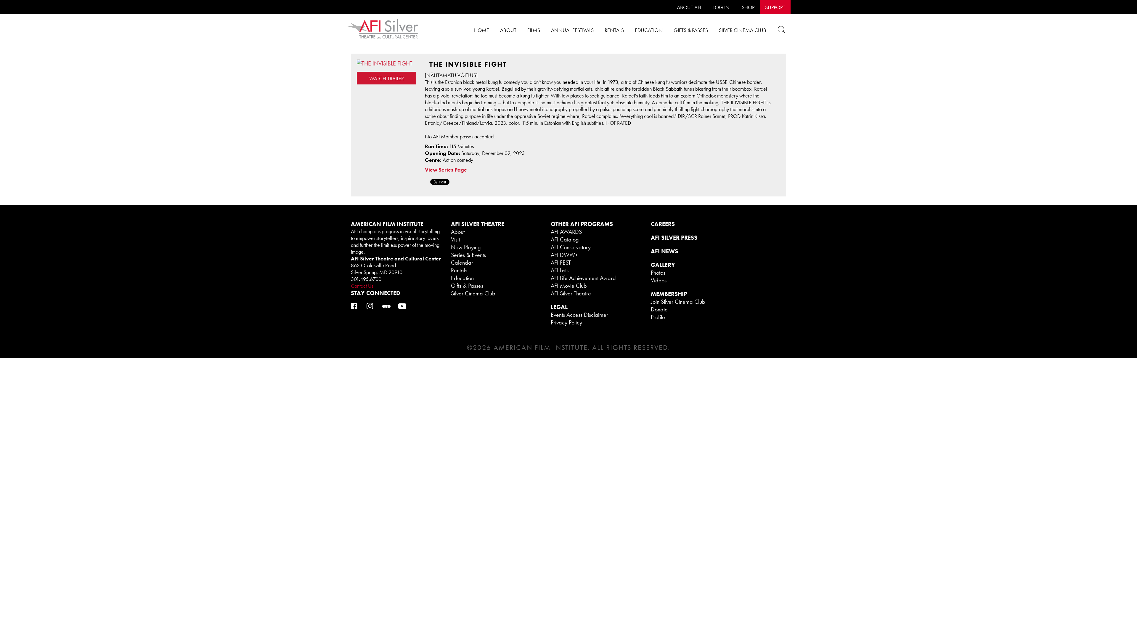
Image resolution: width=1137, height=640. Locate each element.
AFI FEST (561, 262)
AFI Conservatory (571, 247)
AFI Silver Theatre (571, 293)
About (508, 30)
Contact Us (362, 285)
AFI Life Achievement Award (583, 278)
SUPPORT (775, 7)
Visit (455, 239)
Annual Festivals (572, 30)
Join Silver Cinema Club (678, 301)
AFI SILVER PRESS (674, 237)
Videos (659, 280)
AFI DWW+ (564, 255)
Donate (659, 309)
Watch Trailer (386, 78)
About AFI (689, 7)
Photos (658, 272)
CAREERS (663, 224)
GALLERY (663, 265)
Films (533, 30)
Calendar (462, 262)
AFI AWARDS (566, 232)
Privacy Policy (566, 322)
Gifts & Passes (691, 30)
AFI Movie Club (569, 285)
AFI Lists (559, 270)
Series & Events (468, 255)
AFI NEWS (664, 251)
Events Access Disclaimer (579, 315)
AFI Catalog (565, 239)
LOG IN (721, 7)
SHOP (748, 7)
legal (559, 307)
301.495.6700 (366, 279)
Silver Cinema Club (742, 30)
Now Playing (466, 247)
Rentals (614, 30)
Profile (658, 317)
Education (649, 30)
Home (481, 30)
